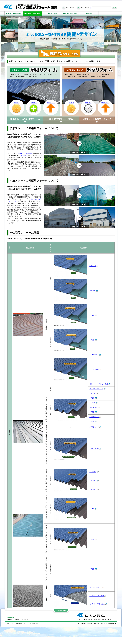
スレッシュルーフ (95, 587)
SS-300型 (92, 489)
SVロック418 (94, 369)
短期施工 (88, 103)
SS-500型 (92, 480)
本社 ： (94, 619)
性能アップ (51, 103)
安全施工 (34, 103)
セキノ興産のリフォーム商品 (13, 18)
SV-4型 (91, 315)
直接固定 (29, 153)
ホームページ (70, 8)
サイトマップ (85, 8)
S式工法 (92, 393)
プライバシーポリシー (31, 623)
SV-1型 (91, 398)
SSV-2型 (92, 403)
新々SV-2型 (93, 407)
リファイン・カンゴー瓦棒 (98, 384)
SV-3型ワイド (94, 355)
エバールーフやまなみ (97, 604)
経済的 (16, 103)
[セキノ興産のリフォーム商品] (30, 7)
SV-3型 (91, 412)
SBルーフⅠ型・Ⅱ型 (96, 596)
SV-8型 (91, 509)
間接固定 (21, 153)
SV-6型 (91, 340)
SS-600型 (92, 472)
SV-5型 (91, 421)
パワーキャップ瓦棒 (96, 389)
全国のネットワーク (21, 619)
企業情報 (9, 619)
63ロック (92, 266)
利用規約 (19, 623)
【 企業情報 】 (9, 617)
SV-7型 (91, 539)
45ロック (92, 290)
